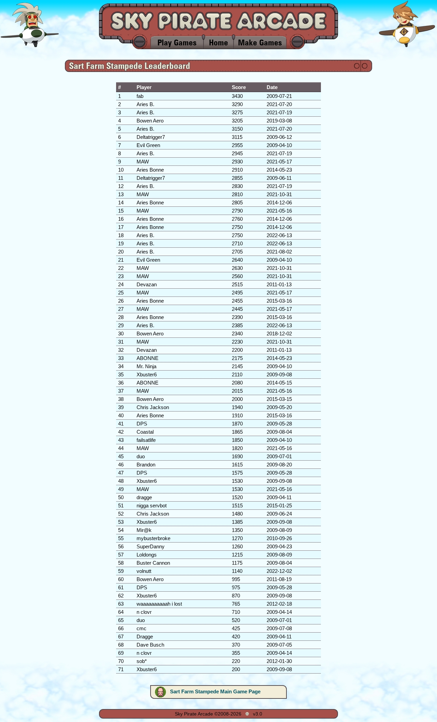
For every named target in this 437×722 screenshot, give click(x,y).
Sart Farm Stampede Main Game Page (215, 691)
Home (218, 42)
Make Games (260, 42)
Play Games (177, 42)
